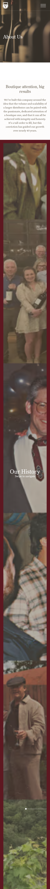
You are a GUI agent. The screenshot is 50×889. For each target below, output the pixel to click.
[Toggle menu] (43, 5)
